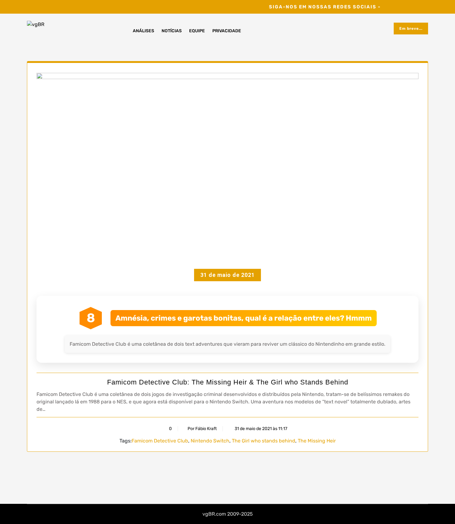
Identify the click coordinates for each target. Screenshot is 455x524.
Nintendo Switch (210, 441)
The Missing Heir (317, 441)
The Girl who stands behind (263, 441)
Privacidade (226, 30)
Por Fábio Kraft (202, 428)
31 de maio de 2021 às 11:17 (260, 428)
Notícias (172, 30)
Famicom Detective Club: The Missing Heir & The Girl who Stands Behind (227, 382)
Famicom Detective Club (160, 441)
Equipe (197, 30)
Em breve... (410, 28)
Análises (143, 30)
